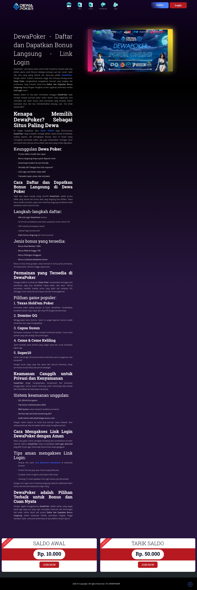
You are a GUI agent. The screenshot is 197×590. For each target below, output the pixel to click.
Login (178, 5)
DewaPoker (67, 75)
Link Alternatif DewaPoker (47, 462)
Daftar (160, 5)
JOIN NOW (49, 564)
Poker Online (47, 130)
